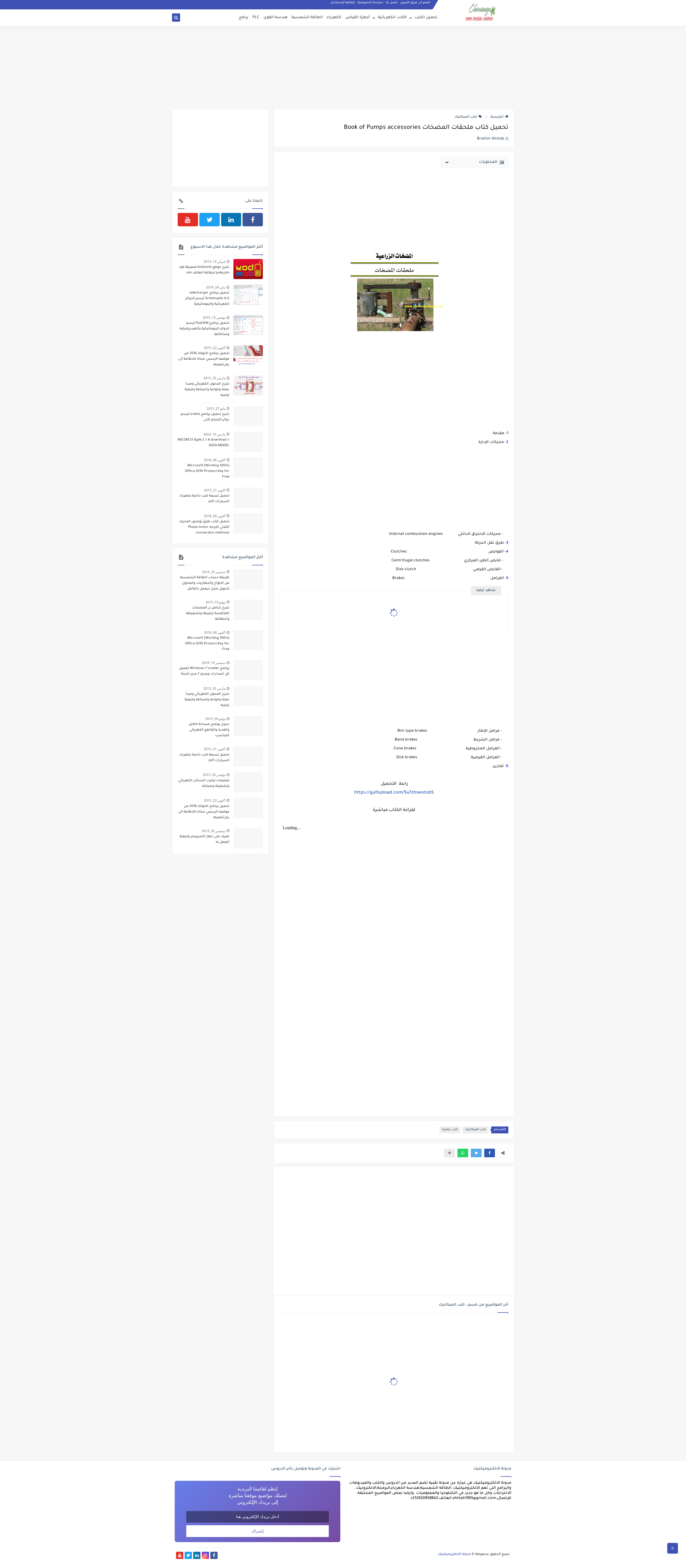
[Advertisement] (343, 67)
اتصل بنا (391, 2)
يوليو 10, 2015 (215, 602)
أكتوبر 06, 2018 (214, 460)
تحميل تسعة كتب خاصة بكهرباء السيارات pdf (204, 499)
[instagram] (205, 1555)
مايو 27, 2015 (216, 408)
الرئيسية (497, 117)
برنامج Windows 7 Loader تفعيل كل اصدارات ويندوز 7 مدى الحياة (204, 671)
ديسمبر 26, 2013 (213, 831)
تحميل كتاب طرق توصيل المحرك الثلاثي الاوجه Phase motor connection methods (204, 527)
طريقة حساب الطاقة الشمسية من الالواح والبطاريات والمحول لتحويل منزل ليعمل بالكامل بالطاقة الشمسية (204, 584)
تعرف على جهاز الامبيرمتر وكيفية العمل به (204, 839)
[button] (489, 1153)
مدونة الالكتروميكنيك (454, 1554)
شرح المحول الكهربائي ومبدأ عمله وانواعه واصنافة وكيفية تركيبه (207, 389)
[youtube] (188, 219)
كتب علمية (450, 1130)
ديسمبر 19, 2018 (213, 662)
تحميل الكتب (426, 18)
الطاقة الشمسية (307, 18)
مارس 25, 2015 (214, 378)
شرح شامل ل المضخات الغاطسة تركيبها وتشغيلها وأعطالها (207, 613)
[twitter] (209, 219)
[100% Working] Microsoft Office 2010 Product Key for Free (207, 471)
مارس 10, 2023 (214, 434)
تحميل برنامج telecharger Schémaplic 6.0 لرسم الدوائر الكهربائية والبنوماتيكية (207, 298)
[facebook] (253, 219)
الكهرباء (334, 18)
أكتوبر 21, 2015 (214, 490)
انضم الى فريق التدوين (415, 2)
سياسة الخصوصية (370, 2)
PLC (255, 18)
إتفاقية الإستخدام (343, 2)
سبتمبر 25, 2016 (213, 572)
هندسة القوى (275, 18)
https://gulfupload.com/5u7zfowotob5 (394, 792)
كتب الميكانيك (465, 117)
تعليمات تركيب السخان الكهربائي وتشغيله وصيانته (203, 783)
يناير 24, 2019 (215, 287)
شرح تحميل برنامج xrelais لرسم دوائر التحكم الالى (205, 417)
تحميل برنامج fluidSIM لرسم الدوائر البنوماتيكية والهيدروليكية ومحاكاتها (204, 328)
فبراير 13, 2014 (214, 261)
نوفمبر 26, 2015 (214, 774)
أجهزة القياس (357, 18)
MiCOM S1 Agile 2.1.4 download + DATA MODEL (203, 443)
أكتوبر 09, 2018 (214, 516)
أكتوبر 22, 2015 (214, 347)
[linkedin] (231, 219)
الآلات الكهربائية (392, 18)
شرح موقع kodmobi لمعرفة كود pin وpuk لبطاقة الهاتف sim (204, 270)
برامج (243, 18)
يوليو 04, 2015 (215, 718)
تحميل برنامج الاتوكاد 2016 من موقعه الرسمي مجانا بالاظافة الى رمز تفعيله (203, 359)
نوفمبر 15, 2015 (214, 317)
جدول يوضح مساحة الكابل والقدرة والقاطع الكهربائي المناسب (209, 730)
